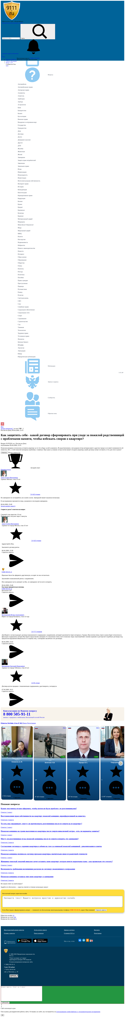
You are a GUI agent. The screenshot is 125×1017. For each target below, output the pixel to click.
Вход (3, 56)
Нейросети (21, 245)
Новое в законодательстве (26, 248)
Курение (20, 216)
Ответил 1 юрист (6, 812)
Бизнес (20, 113)
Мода (19, 228)
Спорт (20, 315)
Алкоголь (21, 96)
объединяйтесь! (18, 21)
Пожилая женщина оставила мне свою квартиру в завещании (27, 877)
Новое (9, 62)
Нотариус (21, 254)
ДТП (19, 146)
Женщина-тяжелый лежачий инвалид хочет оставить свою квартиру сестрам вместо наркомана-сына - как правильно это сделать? (57, 861)
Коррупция (21, 198)
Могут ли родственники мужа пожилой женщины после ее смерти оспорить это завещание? (40, 839)
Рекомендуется (6, 469)
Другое (20, 143)
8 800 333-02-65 (75, 910)
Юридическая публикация (26, 356)
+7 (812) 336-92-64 (9, 969)
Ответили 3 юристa (7, 820)
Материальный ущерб (25, 219)
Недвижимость (23, 242)
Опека (20, 266)
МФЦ (20, 233)
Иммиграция (22, 172)
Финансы (21, 339)
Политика (21, 274)
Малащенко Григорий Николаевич (13, 666)
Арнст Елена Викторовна (9, 477)
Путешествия (22, 289)
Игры (19, 169)
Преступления (22, 283)
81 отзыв (35, 683)
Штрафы (21, 345)
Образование (22, 260)
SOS (7, 66)
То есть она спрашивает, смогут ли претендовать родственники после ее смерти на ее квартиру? (41, 824)
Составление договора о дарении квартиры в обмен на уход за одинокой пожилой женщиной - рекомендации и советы (51, 846)
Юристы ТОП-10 (11, 59)
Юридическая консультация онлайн (12, 23)
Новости (21, 251)
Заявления (21, 163)
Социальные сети (23, 313)
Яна (2, 427)
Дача (19, 131)
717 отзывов (36, 631)
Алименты (21, 93)
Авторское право (23, 90)
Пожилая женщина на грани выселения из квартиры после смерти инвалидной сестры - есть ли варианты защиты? (50, 831)
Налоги (20, 236)
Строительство (23, 321)
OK (2, 1015)
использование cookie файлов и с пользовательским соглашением (78, 1012)
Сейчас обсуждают (11, 61)
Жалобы (20, 148)
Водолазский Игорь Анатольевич (13, 615)
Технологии (22, 330)
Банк (19, 107)
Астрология (22, 104)
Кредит (20, 207)
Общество (21, 263)
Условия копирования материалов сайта (21, 962)
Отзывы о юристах (9, 933)
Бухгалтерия (22, 116)
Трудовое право (23, 333)
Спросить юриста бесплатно (10, 53)
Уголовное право (23, 336)
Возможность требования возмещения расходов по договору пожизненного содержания (38, 869)
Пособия (21, 277)
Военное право (23, 119)
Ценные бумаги (23, 342)
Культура (21, 213)
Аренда (20, 102)
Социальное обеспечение (26, 310)
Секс (19, 304)
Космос (20, 201)
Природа (21, 286)
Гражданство (22, 128)
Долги (20, 137)
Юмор (20, 354)
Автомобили (22, 84)
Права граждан (23, 280)
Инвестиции (22, 178)
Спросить (17, 797)
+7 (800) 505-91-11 (9, 964)
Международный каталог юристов (14, 930)
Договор (20, 134)
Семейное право (23, 307)
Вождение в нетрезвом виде (27, 122)
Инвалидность (22, 175)
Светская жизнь (23, 298)
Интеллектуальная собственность (29, 181)
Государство (22, 125)
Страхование (22, 318)
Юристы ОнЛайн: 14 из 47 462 (12, 723)
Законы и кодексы (69, 930)
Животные (21, 151)
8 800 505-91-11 (7, 572)
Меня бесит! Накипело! (25, 225)
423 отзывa (35, 494)
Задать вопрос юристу (8, 506)
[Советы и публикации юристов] (11, 20)
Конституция (22, 192)
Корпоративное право (25, 195)
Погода (20, 272)
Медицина (21, 222)
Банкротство (22, 110)
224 (15, 917)
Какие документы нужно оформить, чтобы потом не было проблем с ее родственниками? (39, 808)
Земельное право (23, 166)
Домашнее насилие (24, 140)
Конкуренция (22, 189)
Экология (21, 348)
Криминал (21, 210)
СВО (19, 301)
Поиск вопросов (39, 933)
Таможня (21, 327)
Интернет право (23, 184)
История (20, 187)
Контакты (97, 930)
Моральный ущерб (24, 230)
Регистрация (31, 723)
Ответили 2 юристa (7, 842)
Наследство (21, 239)
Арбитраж (21, 99)
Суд (19, 324)
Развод (20, 292)
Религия (20, 295)
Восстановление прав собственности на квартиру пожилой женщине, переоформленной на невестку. (43, 816)
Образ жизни (22, 257)
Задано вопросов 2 (7, 428)
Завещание (21, 157)
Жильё (20, 154)
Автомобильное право (25, 87)
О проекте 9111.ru (69, 933)
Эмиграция (21, 351)
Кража (20, 204)
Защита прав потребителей (27, 160)
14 (13, 915)
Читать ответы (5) (14, 452)
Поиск (25, 723)
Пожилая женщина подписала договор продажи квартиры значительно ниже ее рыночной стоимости (44, 854)
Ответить (4, 452)
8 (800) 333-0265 (34, 58)
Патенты (21, 269)
